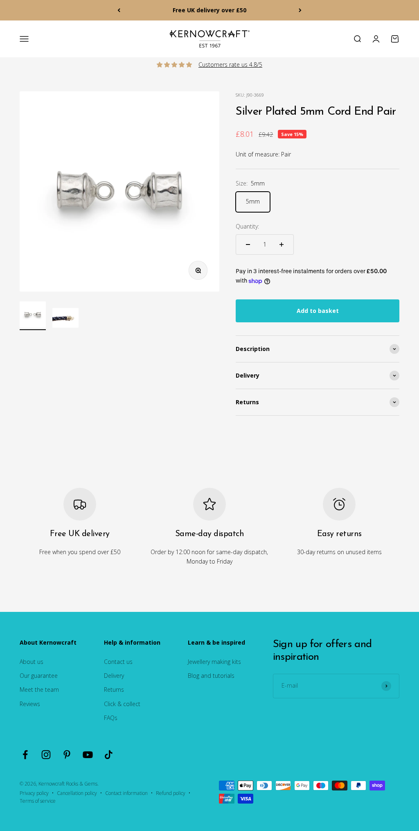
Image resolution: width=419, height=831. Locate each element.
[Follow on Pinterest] (66, 754)
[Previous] (118, 10)
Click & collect (122, 704)
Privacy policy (34, 793)
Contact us (118, 662)
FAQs (110, 718)
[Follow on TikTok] (108, 754)
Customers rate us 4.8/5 (230, 64)
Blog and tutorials (211, 675)
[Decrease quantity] (248, 244)
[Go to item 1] (33, 315)
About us (31, 662)
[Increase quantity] (281, 244)
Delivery (114, 675)
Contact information (126, 793)
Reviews (30, 704)
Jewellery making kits (214, 662)
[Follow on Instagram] (46, 754)
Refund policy (170, 793)
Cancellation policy (77, 793)
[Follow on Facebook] (25, 754)
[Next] (300, 10)
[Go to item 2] (65, 319)
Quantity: (247, 226)
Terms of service (38, 800)
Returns (114, 689)
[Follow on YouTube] (87, 754)
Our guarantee (39, 675)
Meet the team (39, 689)
